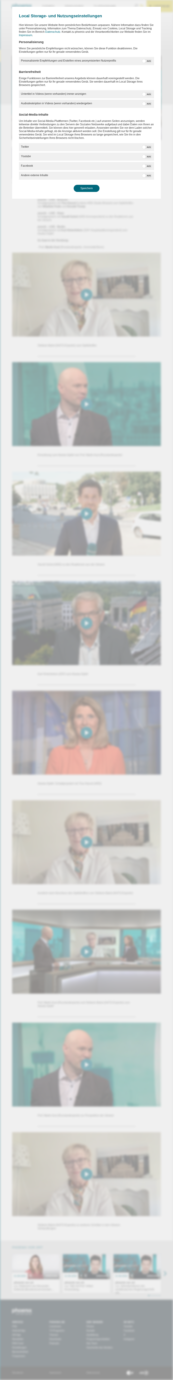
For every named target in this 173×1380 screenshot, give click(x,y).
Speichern (86, 188)
